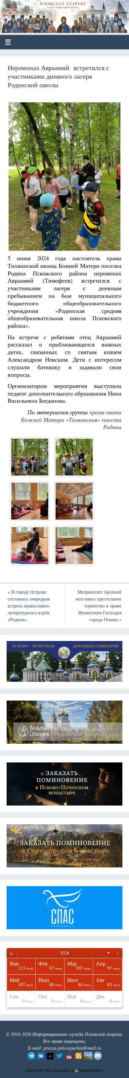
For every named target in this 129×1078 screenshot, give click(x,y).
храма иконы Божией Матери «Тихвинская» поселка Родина (71, 419)
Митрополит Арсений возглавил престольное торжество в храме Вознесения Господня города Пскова (98, 605)
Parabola (63, 1070)
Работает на (39, 1070)
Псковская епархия (53, 13)
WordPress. (91, 1070)
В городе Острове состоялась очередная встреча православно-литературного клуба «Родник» (29, 605)
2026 (64, 953)
